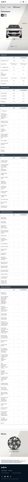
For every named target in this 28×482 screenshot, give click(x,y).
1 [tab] (12, 46)
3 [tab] (16, 46)
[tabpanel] (14, 32)
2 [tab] (14, 46)
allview (5, 15)
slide (2, 15)
